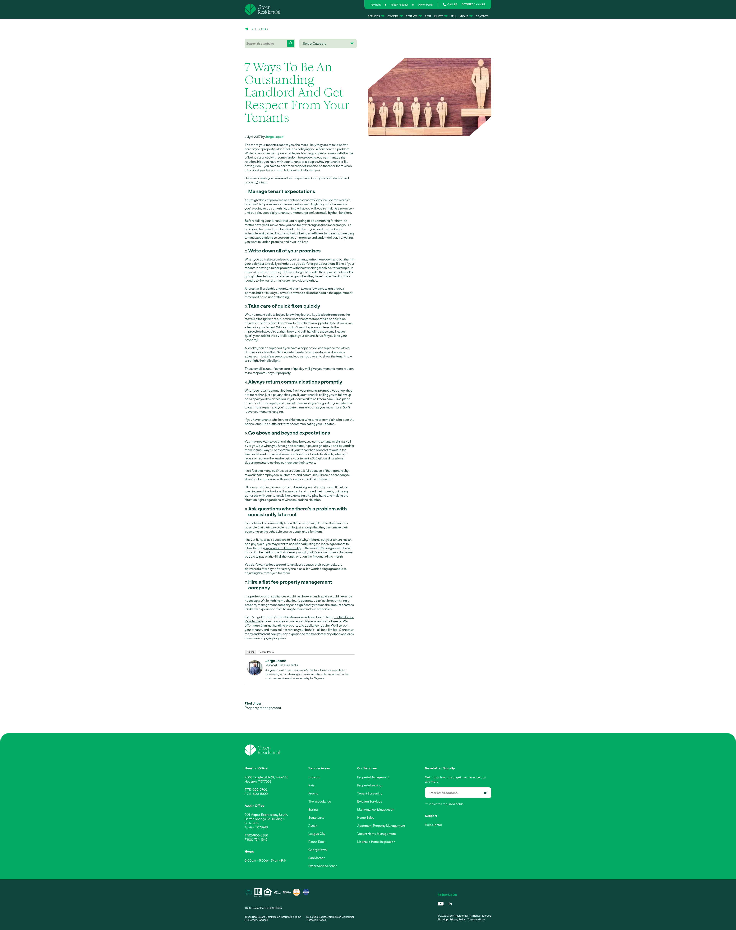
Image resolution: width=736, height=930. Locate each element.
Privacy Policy (458, 919)
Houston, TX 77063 (258, 781)
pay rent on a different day (282, 548)
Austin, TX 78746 (256, 827)
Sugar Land (316, 817)
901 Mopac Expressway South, (266, 814)
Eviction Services (369, 801)
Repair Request (399, 4)
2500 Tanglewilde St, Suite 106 (266, 777)
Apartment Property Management (381, 825)
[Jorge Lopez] (254, 674)
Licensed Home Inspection (376, 841)
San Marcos (316, 857)
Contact (482, 16)
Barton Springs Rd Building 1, (265, 819)
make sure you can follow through (294, 225)
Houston (314, 777)
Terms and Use (476, 919)
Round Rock (316, 841)
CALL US (452, 4)
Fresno (313, 793)
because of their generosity (329, 470)
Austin (312, 825)
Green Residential (288, 664)
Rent (428, 16)
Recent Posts (266, 652)
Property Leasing (369, 785)
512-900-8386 (257, 835)
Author (250, 652)
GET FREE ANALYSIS (473, 4)
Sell (453, 16)
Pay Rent (375, 4)
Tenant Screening (369, 793)
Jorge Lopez (274, 136)
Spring (313, 809)
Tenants (411, 16)
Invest (438, 16)
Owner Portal (425, 4)
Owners (393, 16)
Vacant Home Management (376, 833)
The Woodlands (319, 801)
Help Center (433, 824)
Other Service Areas (322, 866)
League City (316, 833)
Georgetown (317, 849)
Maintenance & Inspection (375, 809)
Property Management (263, 708)
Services (374, 16)
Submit (485, 793)
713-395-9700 (257, 789)
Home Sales (365, 817)
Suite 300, (252, 823)
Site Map (443, 919)
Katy (311, 785)
